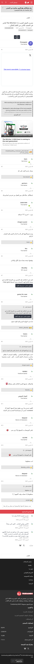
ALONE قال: (28, 486)
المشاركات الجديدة (28, 612)
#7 (2, 275)
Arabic (30, 565)
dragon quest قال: (26, 347)
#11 (2, 404)
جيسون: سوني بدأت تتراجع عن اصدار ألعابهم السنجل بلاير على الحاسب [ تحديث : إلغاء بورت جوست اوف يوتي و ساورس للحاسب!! (15, 534)
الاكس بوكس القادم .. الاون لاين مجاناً (17, 524)
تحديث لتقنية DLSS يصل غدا (20, 516)
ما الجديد (30, 607)
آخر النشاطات (29, 619)
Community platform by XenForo (17, 656)
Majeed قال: (28, 450)
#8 (2, 302)
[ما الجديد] (6, 2)
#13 (2, 445)
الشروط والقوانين (28, 572)
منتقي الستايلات (27, 561)
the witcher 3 (22, 30)
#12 (2, 425)
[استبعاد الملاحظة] (3, 8)
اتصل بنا (31, 569)
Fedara (3, 639)
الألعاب (24, 518)
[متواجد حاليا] (29, 162)
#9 (2, 341)
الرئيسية (31, 583)
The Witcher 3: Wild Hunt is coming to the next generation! (16, 140)
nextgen (30, 30)
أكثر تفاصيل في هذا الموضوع (23, 10)
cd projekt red (9, 28)
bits (27, 518)
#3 (2, 191)
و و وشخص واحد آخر (17, 151)
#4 (2, 210)
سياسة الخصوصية (28, 576)
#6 (2, 256)
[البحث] (2, 2)
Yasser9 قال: (28, 307)
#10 (2, 379)
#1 (2, 49)
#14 (2, 481)
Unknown (26, 526)
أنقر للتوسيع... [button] (16, 115)
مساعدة (31, 580)
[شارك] (4, 49)
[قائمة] (31, 2)
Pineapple (29, 28)
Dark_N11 (26, 538)
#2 (2, 166)
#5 (2, 229)
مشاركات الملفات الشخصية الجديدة (24, 615)
